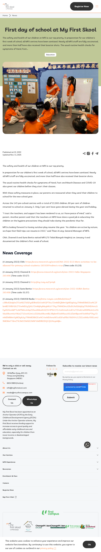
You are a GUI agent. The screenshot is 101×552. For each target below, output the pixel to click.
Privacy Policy (68, 380)
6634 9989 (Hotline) (15, 383)
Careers (6, 483)
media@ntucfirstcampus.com (19, 392)
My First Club (8, 497)
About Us (6, 448)
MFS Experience (9, 462)
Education (50, 54)
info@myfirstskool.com (17, 388)
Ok (89, 544)
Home (5, 15)
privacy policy (46, 548)
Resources (7, 469)
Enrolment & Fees (10, 476)
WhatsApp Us (32, 401)
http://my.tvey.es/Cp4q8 (43, 282)
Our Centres (8, 455)
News (14, 15)
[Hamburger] (96, 6)
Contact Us (12, 401)
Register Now (82, 6)
